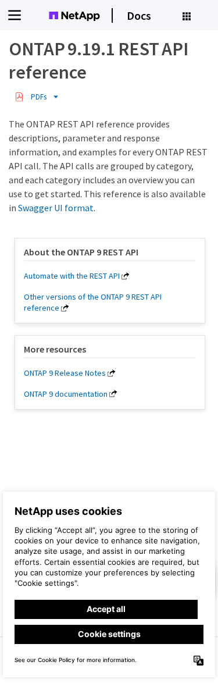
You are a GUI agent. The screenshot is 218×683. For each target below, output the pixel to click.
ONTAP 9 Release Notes (65, 373)
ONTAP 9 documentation (66, 394)
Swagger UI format (56, 208)
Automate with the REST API (72, 276)
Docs (139, 15)
